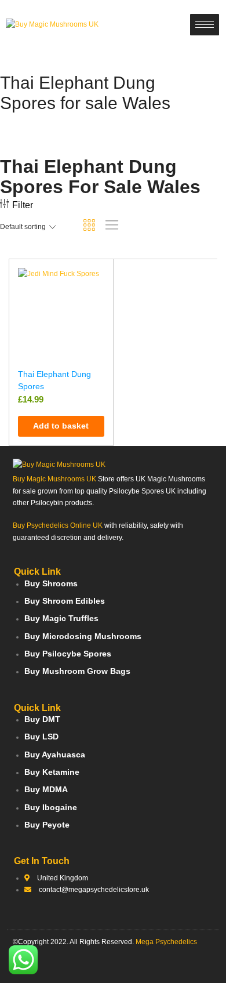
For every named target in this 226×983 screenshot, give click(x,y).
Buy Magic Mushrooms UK (54, 479)
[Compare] (99, 315)
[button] (61, 426)
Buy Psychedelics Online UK (58, 525)
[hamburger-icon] (204, 24)
